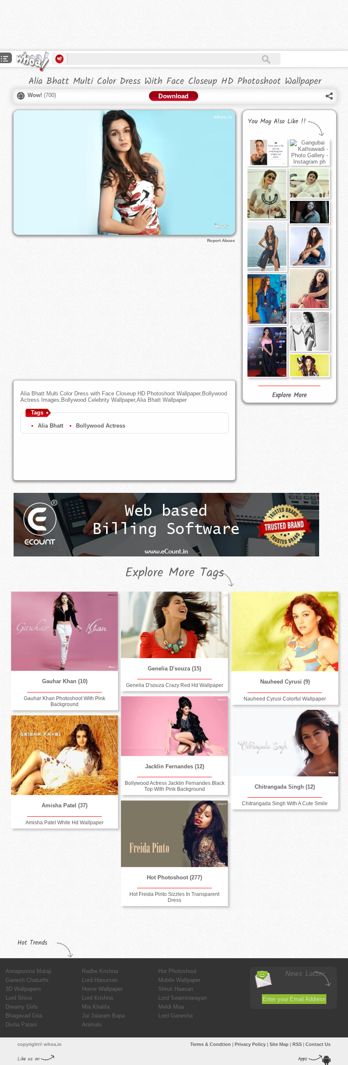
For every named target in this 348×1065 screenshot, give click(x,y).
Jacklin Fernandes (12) (174, 766)
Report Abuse (221, 240)
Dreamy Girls (22, 1007)
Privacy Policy (250, 1044)
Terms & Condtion (210, 1044)
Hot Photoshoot (177, 971)
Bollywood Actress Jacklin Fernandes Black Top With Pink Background (175, 786)
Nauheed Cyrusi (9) (285, 681)
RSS (297, 1044)
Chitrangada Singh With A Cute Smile (285, 803)
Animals (92, 1024)
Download (173, 96)
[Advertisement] (154, 25)
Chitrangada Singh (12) (285, 787)
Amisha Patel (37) (64, 805)
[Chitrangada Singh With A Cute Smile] (284, 743)
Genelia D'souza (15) (174, 668)
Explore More (289, 395)
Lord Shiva (19, 998)
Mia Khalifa (95, 1007)
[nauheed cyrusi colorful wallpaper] (284, 631)
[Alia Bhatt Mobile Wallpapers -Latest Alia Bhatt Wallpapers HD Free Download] (266, 246)
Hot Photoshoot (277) (174, 877)
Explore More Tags (174, 573)
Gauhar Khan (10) (64, 681)
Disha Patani (21, 1024)
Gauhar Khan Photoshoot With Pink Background (64, 701)
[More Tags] (4, 59)
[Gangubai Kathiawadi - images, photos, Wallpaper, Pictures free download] (309, 182)
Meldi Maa (171, 1007)
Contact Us (318, 1044)
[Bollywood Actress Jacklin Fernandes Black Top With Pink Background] (174, 726)
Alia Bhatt (50, 426)
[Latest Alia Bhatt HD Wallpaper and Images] (309, 365)
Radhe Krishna (100, 971)
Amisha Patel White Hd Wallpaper (64, 823)
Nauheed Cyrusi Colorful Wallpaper (285, 699)
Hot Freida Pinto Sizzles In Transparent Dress (174, 897)
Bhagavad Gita (24, 1015)
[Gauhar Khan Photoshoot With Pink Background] (64, 631)
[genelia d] (174, 625)
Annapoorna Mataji (28, 971)
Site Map (279, 1044)
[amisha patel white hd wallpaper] (64, 755)
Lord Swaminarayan (182, 998)
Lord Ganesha (175, 1015)
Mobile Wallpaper (179, 980)
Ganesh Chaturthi (27, 980)
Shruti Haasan (175, 989)
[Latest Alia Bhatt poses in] (309, 212)
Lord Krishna (97, 998)
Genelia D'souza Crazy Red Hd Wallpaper (174, 685)
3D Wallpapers (23, 989)
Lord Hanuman (100, 980)
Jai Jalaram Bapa (103, 1015)
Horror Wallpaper (102, 989)
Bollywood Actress (100, 426)
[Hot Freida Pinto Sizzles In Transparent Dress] (174, 834)
